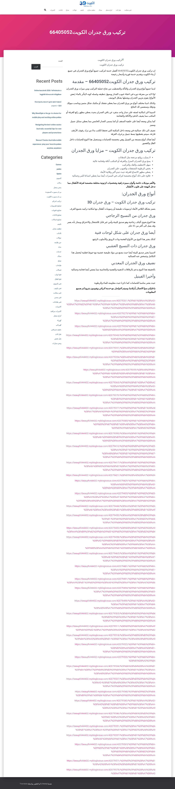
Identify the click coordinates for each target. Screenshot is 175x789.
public (59, 169)
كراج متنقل (109, 10)
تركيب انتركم (56, 201)
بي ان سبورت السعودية (53, 192)
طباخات (58, 265)
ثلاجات (60, 10)
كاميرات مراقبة (56, 311)
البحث (60, 61)
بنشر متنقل (57, 187)
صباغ (67, 10)
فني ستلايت (127, 10)
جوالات (75, 10)
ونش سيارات (56, 343)
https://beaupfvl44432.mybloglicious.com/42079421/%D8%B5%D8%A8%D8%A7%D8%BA (110, 475)
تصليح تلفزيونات (55, 206)
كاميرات (52, 10)
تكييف (82, 10)
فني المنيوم (57, 284)
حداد (59, 247)
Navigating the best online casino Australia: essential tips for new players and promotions (48, 129)
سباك (100, 10)
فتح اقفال (58, 279)
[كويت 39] (87, 4)
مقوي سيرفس (56, 329)
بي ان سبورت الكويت (54, 197)
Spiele (59, 174)
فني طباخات (57, 302)
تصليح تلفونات (56, 210)
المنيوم (59, 178)
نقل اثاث (118, 10)
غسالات (58, 270)
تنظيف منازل (91, 10)
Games (58, 165)
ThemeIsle (23, 784)
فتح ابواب (58, 275)
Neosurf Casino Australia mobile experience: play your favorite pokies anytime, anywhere (47, 144)
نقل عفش (57, 339)
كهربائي (58, 325)
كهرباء (59, 320)
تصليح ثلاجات (56, 215)
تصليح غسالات (56, 220)
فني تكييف (57, 288)
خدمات (58, 252)
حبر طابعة (57, 242)
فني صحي (57, 297)
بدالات (59, 183)
